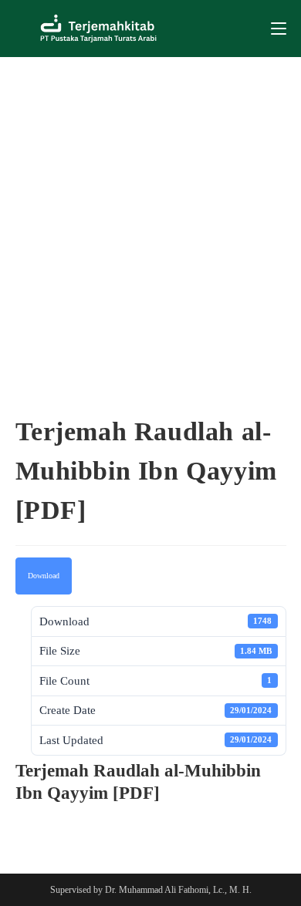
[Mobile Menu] (278, 28)
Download (43, 575)
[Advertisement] (150, 215)
